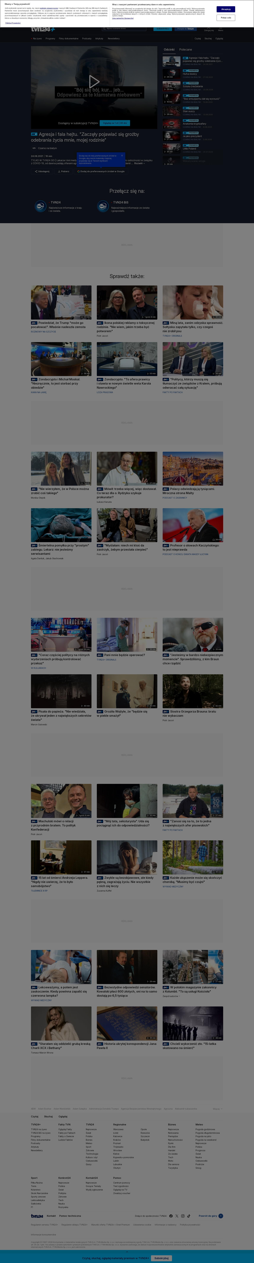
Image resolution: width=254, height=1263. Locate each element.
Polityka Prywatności (12, 23)
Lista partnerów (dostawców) (123, 18)
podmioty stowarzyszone (49, 8)
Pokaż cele (226, 18)
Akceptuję (226, 9)
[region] (127, 13)
